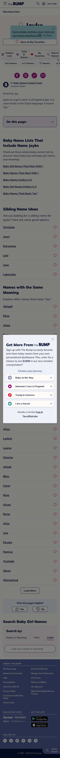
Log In (39, 412)
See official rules (30, 416)
